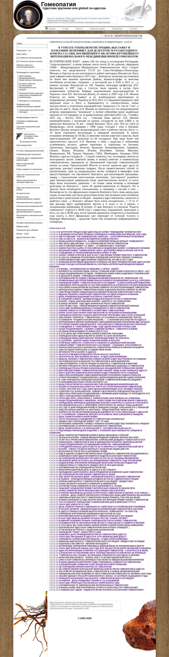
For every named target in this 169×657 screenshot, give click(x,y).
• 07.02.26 (96, 546)
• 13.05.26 (95, 380)
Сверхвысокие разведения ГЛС (30, 206)
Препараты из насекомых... (30, 101)
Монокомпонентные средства (29, 202)
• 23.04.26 (90, 444)
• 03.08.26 (83, 253)
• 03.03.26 (89, 527)
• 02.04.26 (87, 490)
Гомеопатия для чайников (27, 230)
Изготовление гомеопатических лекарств (30, 216)
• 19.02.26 (88, 539)
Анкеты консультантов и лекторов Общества (27, 181)
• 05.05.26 (96, 405)
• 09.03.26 (96, 523)
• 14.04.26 (95, 460)
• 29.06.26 (87, 303)
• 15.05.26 (95, 375)
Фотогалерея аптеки (28, 142)
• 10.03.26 (93, 520)
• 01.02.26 (94, 555)
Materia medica (23, 226)
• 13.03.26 (85, 514)
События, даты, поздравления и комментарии (30, 159)
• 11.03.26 (88, 518)
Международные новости (27, 117)
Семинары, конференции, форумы (27, 122)
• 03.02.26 (98, 550)
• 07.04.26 (94, 477)
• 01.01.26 (96, 590)
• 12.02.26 (97, 541)
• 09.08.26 (87, 246)
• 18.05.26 (96, 366)
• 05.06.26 (96, 347)
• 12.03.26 (91, 516)
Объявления (117, 29)
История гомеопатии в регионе (29, 223)
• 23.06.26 (86, 310)
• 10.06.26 (84, 340)
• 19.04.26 (89, 449)
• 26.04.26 (94, 437)
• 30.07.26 (91, 260)
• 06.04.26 (91, 481)
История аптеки (23, 193)
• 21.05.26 (89, 361)
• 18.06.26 (92, 313)
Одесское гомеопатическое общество (28, 176)
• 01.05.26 (98, 412)
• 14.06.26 (78, 331)
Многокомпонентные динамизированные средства (29, 211)
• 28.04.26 (89, 435)
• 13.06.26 (87, 336)
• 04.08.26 (96, 250)
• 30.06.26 (90, 301)
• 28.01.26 (94, 571)
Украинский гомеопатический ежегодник (31, 111)
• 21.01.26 (98, 576)
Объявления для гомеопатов (29, 154)
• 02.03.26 (81, 530)
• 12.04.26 (86, 465)
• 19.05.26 (93, 363)
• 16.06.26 (99, 322)
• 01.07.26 (93, 299)
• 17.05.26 (96, 368)
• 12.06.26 (89, 338)
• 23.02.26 (88, 534)
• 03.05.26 (91, 410)
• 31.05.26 (84, 354)
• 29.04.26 (91, 428)
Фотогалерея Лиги (24, 145)
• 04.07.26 (95, 292)
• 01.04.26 (99, 493)
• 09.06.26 (92, 343)
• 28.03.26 (92, 502)
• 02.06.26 (72, 352)
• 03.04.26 (92, 488)
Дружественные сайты (26, 237)
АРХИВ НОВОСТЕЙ (57, 228)
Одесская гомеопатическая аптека (28, 189)
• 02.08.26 (98, 255)
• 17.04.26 (78, 451)
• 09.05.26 (96, 391)
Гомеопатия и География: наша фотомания (31, 136)
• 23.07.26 (80, 276)
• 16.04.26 (92, 456)
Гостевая (133, 29)
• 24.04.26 (96, 442)
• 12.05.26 (78, 382)
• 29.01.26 (80, 567)
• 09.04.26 (96, 472)
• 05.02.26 (100, 548)
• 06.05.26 (98, 403)
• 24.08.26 (98, 234)
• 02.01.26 (93, 587)
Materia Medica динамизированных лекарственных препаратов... (31, 78)
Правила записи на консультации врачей (25, 66)
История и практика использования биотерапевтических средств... (27, 87)
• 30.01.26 (95, 562)
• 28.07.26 (84, 269)
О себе (65, 29)
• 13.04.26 (93, 463)
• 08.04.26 (82, 474)
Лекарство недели (97, 29)
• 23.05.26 (97, 359)
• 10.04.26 (82, 470)
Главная (52, 29)
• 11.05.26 (93, 384)
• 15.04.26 (94, 458)
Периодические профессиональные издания (28, 105)
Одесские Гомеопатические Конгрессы (28, 128)
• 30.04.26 (79, 421)
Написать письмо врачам (31, 58)
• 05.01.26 (88, 585)
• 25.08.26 (95, 232)
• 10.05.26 (96, 389)
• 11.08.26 (96, 241)
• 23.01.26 (100, 574)
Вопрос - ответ (23, 234)
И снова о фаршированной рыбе (30, 151)
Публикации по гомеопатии (28, 72)
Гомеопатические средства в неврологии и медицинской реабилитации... (31, 95)
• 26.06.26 (94, 306)
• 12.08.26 (83, 239)
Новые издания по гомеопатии (29, 169)
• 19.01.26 (92, 578)
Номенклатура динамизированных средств (28, 198)
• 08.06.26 (95, 345)
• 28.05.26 (88, 357)
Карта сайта (22, 54)
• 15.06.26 (92, 327)
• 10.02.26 (79, 544)
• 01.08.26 (95, 257)
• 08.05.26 (74, 396)
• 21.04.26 (96, 447)
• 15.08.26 (96, 236)
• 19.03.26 (93, 511)
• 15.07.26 (99, 283)
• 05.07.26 (97, 290)
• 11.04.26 (77, 467)
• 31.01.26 (96, 560)
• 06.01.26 (84, 583)
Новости (79, 29)
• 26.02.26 (75, 532)
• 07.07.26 (99, 287)
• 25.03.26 (69, 504)
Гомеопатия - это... (24, 50)
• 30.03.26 (94, 497)
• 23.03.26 (96, 509)
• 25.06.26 (89, 308)
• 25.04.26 (97, 440)
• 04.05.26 (99, 407)
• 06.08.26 (99, 248)
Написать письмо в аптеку (31, 61)
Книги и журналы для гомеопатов (25, 165)
